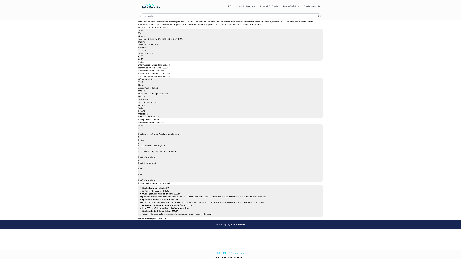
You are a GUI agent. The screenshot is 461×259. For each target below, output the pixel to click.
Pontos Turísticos (291, 6)
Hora (223, 257)
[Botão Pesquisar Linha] (318, 16)
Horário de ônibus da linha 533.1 (153, 67)
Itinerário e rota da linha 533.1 (152, 70)
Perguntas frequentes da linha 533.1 (154, 73)
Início (230, 6)
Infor (217, 257)
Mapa (236, 257)
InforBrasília (239, 224)
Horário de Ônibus (246, 6)
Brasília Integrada (312, 6)
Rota (229, 257)
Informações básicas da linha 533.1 (154, 65)
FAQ (241, 257)
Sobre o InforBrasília (269, 6)
